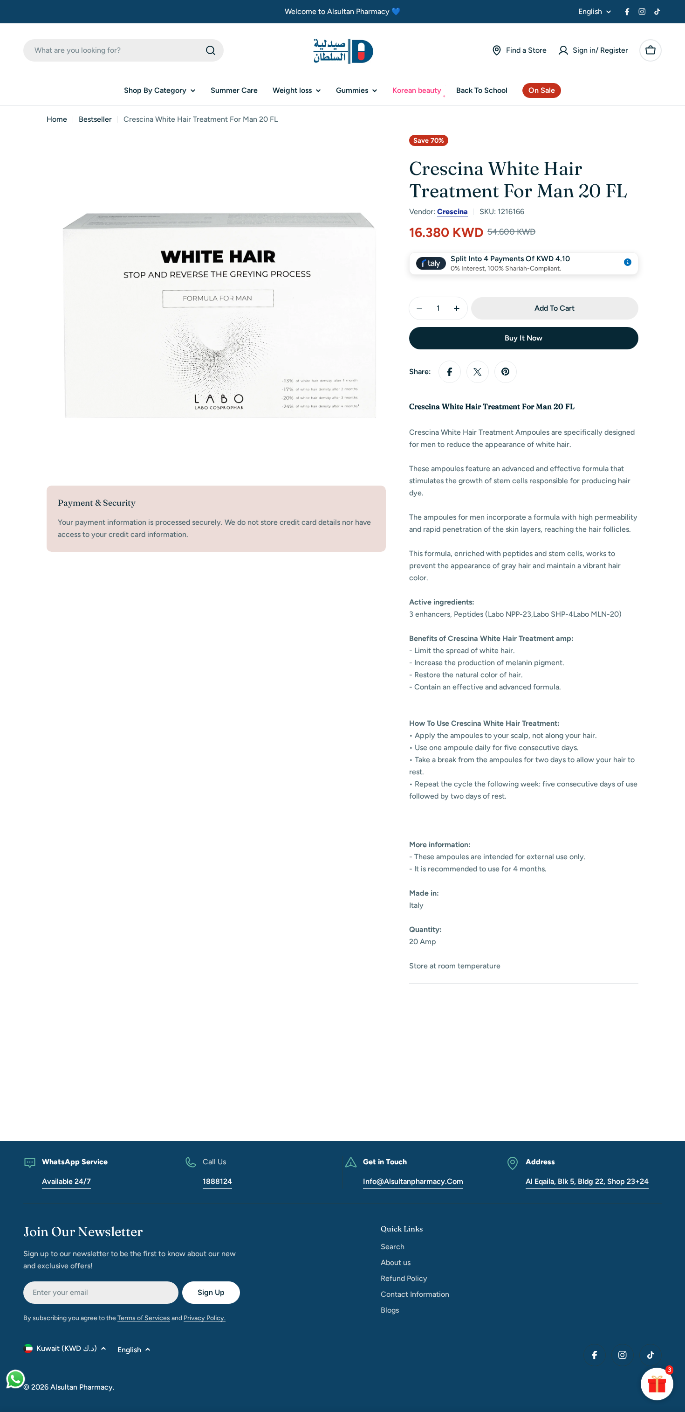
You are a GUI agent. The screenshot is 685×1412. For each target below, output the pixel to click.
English (590, 11)
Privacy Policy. (205, 1318)
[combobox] (123, 50)
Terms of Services (143, 1318)
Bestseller (95, 119)
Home (57, 119)
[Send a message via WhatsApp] (16, 1379)
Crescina (452, 211)
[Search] (210, 50)
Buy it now (523, 338)
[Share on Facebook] (449, 372)
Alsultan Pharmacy (81, 1387)
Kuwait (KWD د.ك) (66, 1348)
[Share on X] (477, 372)
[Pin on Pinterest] (505, 372)
